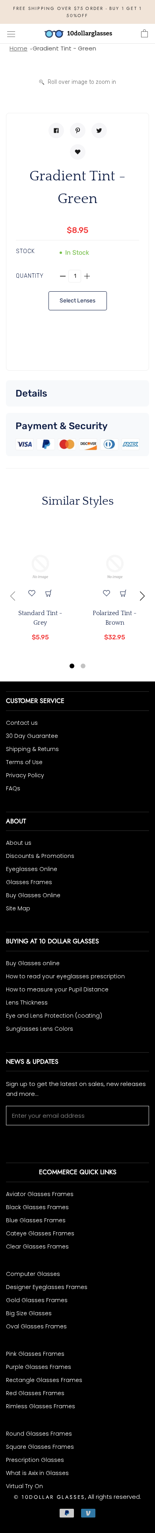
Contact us (22, 723)
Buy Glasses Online (33, 895)
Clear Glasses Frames (37, 1246)
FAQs (13, 788)
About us (18, 843)
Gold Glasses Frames (37, 1300)
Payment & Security (61, 426)
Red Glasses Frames (35, 1393)
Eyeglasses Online (31, 869)
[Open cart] (144, 34)
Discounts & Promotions (40, 856)
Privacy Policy (25, 775)
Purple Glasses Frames (38, 1367)
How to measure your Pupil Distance (57, 989)
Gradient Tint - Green (64, 48)
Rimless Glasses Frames (40, 1406)
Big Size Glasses (29, 1313)
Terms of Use (24, 762)
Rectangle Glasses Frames (44, 1380)
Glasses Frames (29, 882)
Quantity (30, 276)
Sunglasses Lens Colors (39, 1029)
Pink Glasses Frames (35, 1354)
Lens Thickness (27, 1003)
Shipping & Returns (32, 749)
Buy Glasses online (33, 963)
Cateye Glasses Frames (40, 1233)
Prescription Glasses (35, 1460)
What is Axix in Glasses (37, 1473)
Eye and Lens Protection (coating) (54, 1016)
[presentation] (12, 596)
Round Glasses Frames (39, 1434)
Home (18, 48)
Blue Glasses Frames (36, 1220)
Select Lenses (77, 300)
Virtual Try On (24, 1486)
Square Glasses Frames (40, 1447)
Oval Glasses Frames (36, 1326)
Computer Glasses (33, 1274)
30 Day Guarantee (32, 736)
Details (31, 393)
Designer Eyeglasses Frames (46, 1287)
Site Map (18, 908)
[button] (72, 667)
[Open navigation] (11, 34)
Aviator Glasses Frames (40, 1194)
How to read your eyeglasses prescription (65, 976)
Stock (25, 251)
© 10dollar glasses (49, 1497)
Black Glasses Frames (37, 1207)
